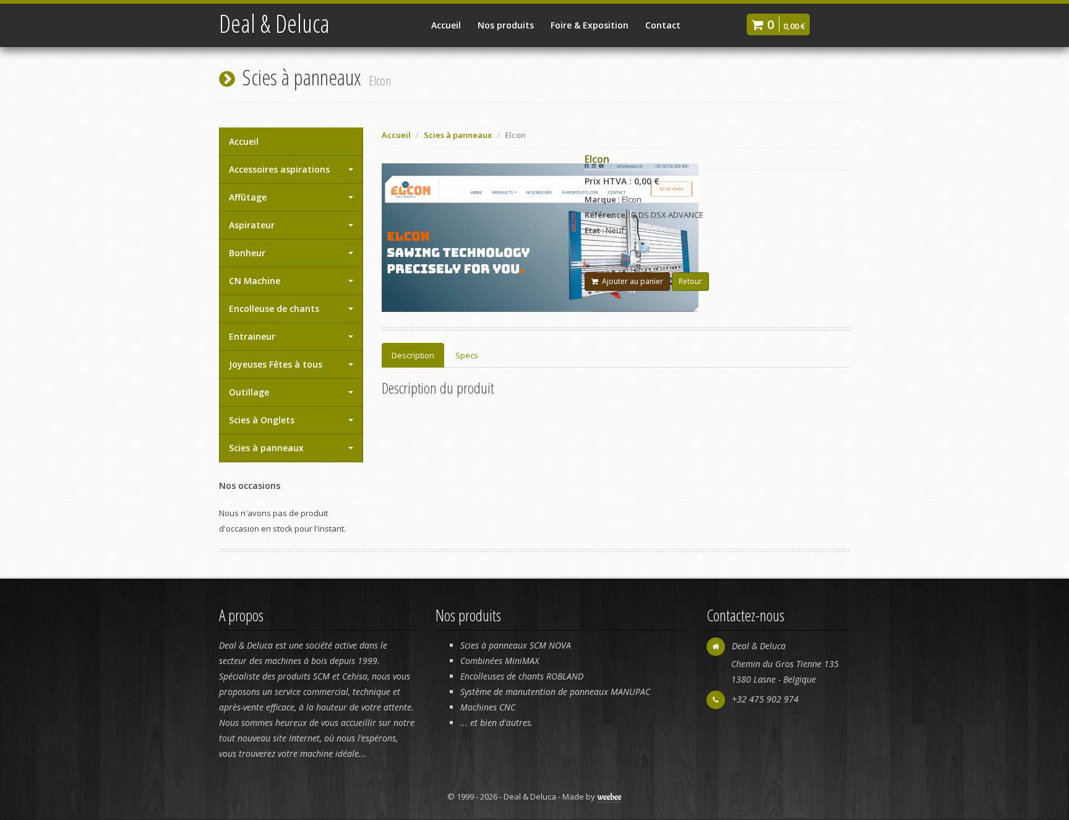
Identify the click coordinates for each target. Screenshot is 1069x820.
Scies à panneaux (266, 448)
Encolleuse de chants (274, 308)
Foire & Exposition (590, 25)
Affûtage (248, 197)
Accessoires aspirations (279, 169)
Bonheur (247, 253)
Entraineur (252, 336)
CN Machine (254, 281)
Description (413, 355)
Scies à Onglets (261, 420)
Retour (690, 281)
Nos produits (506, 25)
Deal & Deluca (274, 23)
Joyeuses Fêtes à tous (275, 364)
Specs (466, 355)
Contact (662, 25)
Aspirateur (252, 225)
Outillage (249, 392)
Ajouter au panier (630, 281)
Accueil (446, 25)
